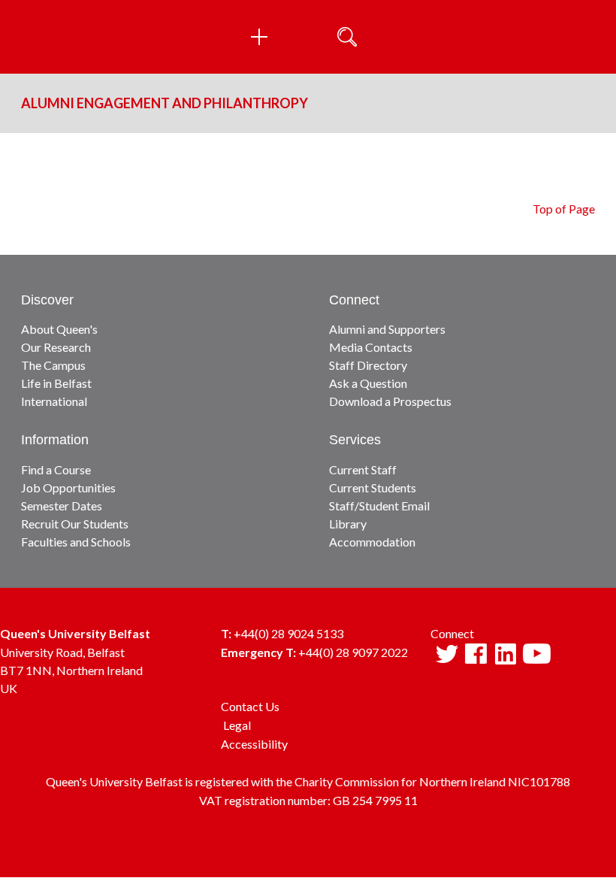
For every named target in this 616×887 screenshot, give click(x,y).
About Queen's (59, 329)
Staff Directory (368, 365)
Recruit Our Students (74, 523)
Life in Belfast (56, 383)
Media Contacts (370, 347)
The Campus (53, 365)
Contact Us (250, 706)
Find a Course (56, 469)
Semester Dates (61, 505)
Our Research (56, 347)
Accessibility (254, 744)
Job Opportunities (68, 487)
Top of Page (564, 208)
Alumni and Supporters (387, 329)
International (54, 401)
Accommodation (372, 541)
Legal (237, 725)
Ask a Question (368, 383)
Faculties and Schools (76, 541)
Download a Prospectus (390, 401)
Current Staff (363, 469)
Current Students (372, 487)
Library (348, 523)
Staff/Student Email (379, 505)
